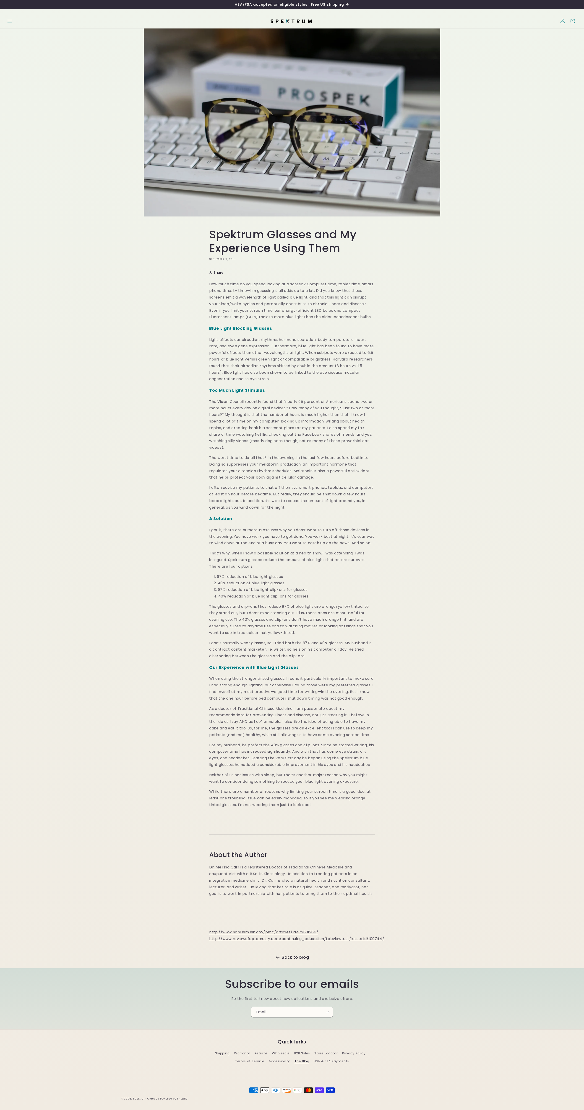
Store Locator (326, 1053)
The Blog (302, 1061)
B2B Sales (302, 1053)
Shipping (222, 1053)
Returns (261, 1053)
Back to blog (295, 957)
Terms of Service (249, 1061)
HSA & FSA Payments (331, 1061)
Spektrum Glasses (146, 1098)
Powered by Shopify (174, 1098)
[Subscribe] (328, 1012)
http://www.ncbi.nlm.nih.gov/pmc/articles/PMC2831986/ (263, 932)
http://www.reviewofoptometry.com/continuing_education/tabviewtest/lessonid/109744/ (296, 938)
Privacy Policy (353, 1053)
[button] (10, 21)
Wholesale (280, 1053)
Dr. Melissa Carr (224, 867)
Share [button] (219, 272)
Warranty (242, 1053)
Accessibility (279, 1061)
